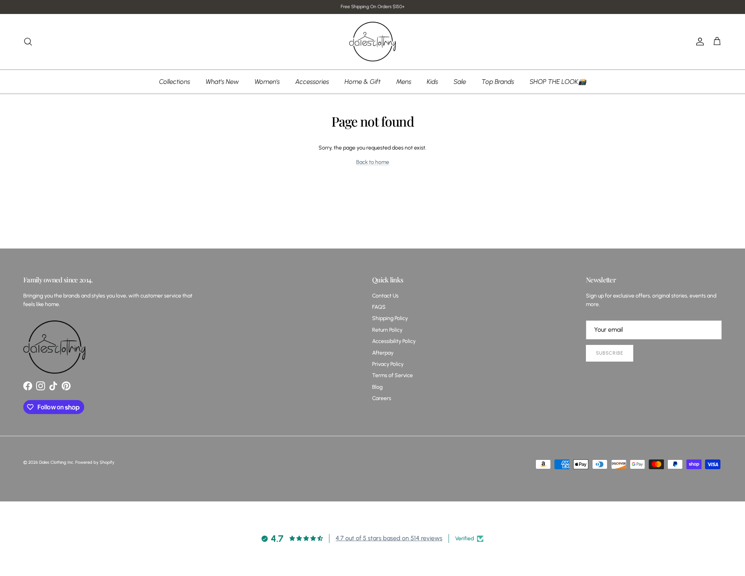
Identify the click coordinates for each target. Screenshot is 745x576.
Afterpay (382, 353)
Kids (432, 81)
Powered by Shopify (94, 462)
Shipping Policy (390, 318)
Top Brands (498, 81)
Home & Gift (363, 81)
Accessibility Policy (394, 341)
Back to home (372, 162)
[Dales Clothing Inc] (372, 42)
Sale (460, 81)
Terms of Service (392, 375)
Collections (174, 81)
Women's (267, 81)
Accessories (312, 81)
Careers (381, 398)
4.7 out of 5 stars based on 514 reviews (389, 538)
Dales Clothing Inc (56, 462)
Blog (377, 387)
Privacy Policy (388, 364)
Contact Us (385, 295)
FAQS (379, 307)
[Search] (28, 41)
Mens (403, 81)
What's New (222, 81)
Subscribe (609, 353)
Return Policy (387, 330)
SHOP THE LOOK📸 (558, 81)
